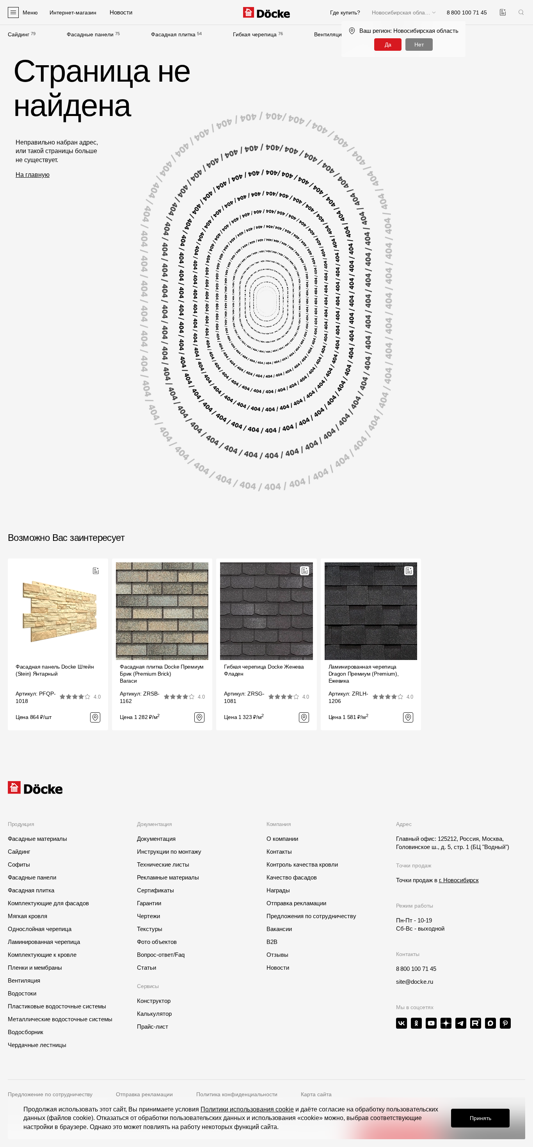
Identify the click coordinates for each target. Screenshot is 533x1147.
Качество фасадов (291, 877)
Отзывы (277, 954)
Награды (278, 890)
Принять (480, 1118)
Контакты (279, 851)
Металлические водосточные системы (60, 1019)
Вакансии (279, 929)
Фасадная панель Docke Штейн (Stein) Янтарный (55, 670)
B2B (271, 941)
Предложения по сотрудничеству (311, 916)
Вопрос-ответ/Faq (161, 954)
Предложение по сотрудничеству (50, 1094)
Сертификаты (155, 890)
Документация (156, 838)
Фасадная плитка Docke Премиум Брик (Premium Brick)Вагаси (162, 674)
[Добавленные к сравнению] (503, 12)
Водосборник (25, 1032)
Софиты (19, 864)
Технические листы (163, 864)
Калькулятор (154, 1013)
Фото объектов (157, 941)
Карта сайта (316, 1094)
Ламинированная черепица (44, 941)
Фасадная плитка (173, 34)
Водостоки (22, 993)
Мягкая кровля (27, 916)
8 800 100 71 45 (416, 968)
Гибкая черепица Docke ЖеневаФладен (264, 670)
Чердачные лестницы (37, 1045)
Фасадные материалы (37, 838)
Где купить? (345, 12)
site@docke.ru (414, 981)
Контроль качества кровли (302, 864)
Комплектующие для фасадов (48, 903)
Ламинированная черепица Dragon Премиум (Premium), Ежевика (364, 674)
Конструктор (154, 1000)
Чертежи (148, 916)
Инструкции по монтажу (169, 851)
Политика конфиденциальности (236, 1094)
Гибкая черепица (255, 34)
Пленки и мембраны (35, 967)
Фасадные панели (90, 34)
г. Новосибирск (459, 880)
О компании (282, 838)
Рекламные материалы (168, 877)
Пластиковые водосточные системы (57, 1006)
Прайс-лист (152, 1026)
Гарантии (149, 903)
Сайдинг (18, 34)
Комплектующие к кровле (42, 954)
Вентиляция (329, 34)
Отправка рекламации (296, 903)
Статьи (146, 967)
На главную (33, 174)
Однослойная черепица (39, 929)
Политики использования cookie (247, 1109)
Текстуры (149, 929)
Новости (277, 967)
